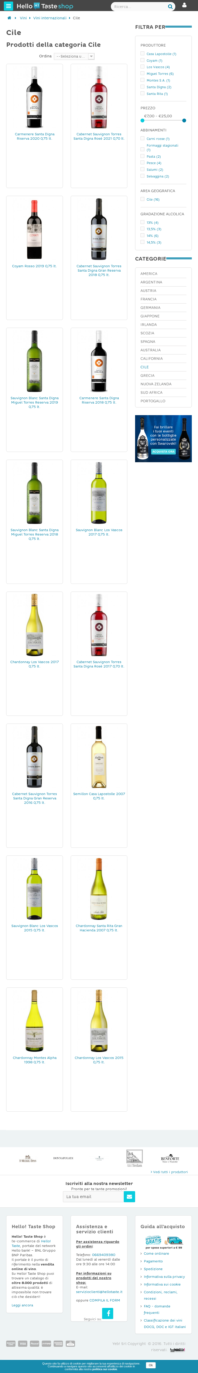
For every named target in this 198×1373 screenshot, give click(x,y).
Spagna (148, 342)
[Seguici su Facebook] (107, 1313)
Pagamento (153, 1261)
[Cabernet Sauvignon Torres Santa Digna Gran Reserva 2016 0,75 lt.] (35, 757)
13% (153, 223)
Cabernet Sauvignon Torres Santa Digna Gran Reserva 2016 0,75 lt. (34, 798)
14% (153, 236)
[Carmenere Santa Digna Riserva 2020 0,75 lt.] (35, 97)
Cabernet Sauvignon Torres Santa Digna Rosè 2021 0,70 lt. (99, 136)
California (152, 358)
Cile (153, 199)
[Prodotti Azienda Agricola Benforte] (135, 1158)
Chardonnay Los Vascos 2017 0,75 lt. (34, 664)
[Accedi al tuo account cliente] (184, 7)
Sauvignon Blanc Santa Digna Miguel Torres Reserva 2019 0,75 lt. (35, 402)
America (149, 274)
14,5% (154, 242)
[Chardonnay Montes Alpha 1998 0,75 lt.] (35, 1021)
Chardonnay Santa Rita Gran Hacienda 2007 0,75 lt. (99, 928)
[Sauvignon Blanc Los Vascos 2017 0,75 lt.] (99, 493)
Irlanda (149, 325)
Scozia (147, 333)
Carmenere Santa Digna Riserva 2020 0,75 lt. (34, 136)
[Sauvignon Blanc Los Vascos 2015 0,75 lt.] (35, 889)
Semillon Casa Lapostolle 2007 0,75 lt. (99, 796)
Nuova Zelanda (156, 384)
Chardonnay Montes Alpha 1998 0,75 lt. (34, 1060)
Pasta (154, 156)
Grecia (147, 375)
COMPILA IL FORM (104, 1300)
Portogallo (153, 401)
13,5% (154, 229)
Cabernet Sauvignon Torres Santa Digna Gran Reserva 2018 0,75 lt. (99, 270)
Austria (148, 291)
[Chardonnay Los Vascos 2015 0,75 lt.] (99, 1021)
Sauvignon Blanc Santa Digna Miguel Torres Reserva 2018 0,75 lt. (35, 534)
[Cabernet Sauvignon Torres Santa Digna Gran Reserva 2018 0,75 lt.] (99, 229)
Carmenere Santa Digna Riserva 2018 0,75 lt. (99, 400)
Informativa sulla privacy (164, 1277)
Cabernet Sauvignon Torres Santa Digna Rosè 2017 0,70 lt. (99, 664)
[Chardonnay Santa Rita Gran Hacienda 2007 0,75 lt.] (99, 889)
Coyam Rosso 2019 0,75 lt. (34, 266)
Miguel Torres (160, 74)
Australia (151, 350)
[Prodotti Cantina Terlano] (99, 1158)
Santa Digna (159, 87)
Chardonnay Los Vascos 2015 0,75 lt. (99, 1060)
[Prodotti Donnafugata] (28, 1158)
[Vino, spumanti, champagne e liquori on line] (26, 6)
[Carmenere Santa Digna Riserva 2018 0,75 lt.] (99, 361)
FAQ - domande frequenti (157, 1309)
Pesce (154, 163)
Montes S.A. (158, 80)
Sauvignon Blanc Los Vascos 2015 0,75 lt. (34, 928)
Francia (148, 299)
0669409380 (103, 1255)
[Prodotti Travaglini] (63, 1158)
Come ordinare (156, 1253)
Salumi (155, 170)
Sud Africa (151, 392)
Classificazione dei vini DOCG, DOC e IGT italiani (165, 1323)
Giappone (150, 316)
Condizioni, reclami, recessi (161, 1295)
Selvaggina (158, 176)
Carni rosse (158, 139)
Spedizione (153, 1269)
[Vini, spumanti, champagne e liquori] (9, 18)
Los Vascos (158, 67)
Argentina (151, 282)
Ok (151, 1365)
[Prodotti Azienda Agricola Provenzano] (170, 1158)
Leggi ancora (22, 1305)
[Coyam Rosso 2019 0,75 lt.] (35, 229)
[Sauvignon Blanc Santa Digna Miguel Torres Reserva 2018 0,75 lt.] (35, 493)
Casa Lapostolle (161, 54)
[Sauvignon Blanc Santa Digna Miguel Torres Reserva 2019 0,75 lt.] (35, 361)
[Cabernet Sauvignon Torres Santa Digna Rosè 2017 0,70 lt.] (99, 625)
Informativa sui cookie (162, 1284)
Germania (150, 308)
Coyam (154, 61)
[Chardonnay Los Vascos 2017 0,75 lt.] (35, 625)
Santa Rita (157, 94)
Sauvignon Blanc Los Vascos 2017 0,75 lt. (99, 532)
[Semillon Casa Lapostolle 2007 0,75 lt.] (99, 757)
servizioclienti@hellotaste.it (99, 1292)
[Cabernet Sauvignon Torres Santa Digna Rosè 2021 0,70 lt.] (99, 97)
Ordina (45, 56)
